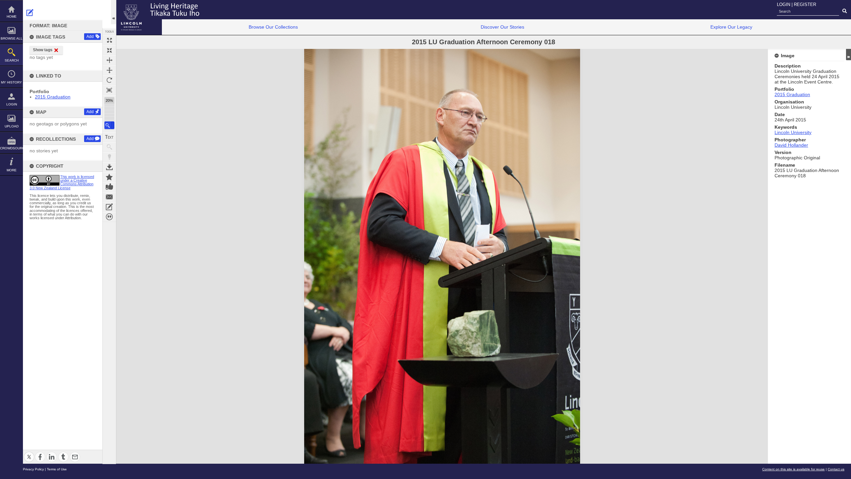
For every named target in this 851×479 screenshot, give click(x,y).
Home (12, 16)
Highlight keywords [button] (109, 157)
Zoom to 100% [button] (109, 90)
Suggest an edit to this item (30, 12)
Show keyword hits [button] (109, 147)
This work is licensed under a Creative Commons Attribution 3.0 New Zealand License (62, 182)
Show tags (43, 50)
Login (11, 104)
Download (109, 167)
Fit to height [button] (109, 70)
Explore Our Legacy (731, 27)
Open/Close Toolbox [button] (113, 12)
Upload (12, 126)
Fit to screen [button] (109, 50)
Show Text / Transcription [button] (109, 137)
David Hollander (791, 145)
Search (12, 60)
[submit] (844, 11)
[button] (109, 125)
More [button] (12, 170)
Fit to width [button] (109, 60)
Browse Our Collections (273, 27)
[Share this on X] (29, 453)
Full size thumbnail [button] (109, 40)
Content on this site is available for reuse (793, 469)
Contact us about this (109, 197)
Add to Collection (109, 177)
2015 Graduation (52, 96)
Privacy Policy (33, 469)
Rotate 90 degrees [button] (109, 80)
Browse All (12, 38)
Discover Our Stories (502, 27)
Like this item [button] (109, 187)
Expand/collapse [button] (848, 54)
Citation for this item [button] (109, 217)
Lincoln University (793, 132)
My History (11, 82)
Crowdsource (11, 148)
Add (90, 36)
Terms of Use (57, 469)
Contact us (836, 469)
